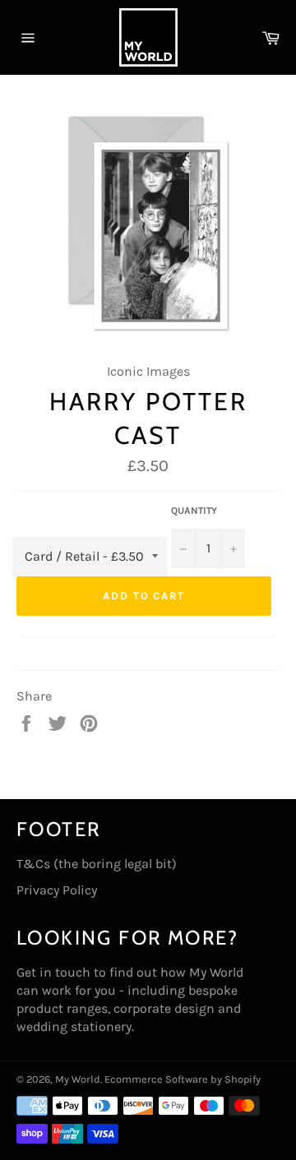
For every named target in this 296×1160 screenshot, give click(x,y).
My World (77, 1079)
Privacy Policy (56, 890)
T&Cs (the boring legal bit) (96, 863)
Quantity (194, 510)
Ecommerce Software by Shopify (182, 1079)
